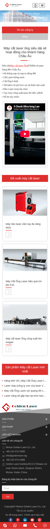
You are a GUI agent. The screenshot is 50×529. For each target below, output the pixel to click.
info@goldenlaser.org (16, 455)
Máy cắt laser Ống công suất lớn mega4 (24, 340)
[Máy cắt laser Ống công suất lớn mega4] (25, 317)
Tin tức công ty (32, 14)
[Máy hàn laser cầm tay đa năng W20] (25, 202)
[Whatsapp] (15, 525)
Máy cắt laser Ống (19, 66)
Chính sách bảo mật (34, 515)
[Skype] (5, 525)
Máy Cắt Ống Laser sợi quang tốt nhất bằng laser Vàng (26, 390)
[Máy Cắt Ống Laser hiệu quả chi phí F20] (25, 259)
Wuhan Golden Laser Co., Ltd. (31, 506)
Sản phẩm (8, 419)
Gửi (7, 496)
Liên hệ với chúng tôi (12, 441)
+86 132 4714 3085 (15, 460)
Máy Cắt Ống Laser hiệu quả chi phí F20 (24, 283)
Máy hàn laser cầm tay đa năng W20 (23, 226)
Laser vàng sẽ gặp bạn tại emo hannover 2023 (26, 395)
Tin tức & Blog (16, 14)
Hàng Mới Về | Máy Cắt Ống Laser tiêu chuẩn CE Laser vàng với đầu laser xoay (26, 380)
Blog (25, 36)
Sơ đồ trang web (13, 515)
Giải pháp (7, 427)
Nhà (4, 14)
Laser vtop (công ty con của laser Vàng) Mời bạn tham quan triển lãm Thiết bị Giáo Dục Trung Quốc (26, 385)
